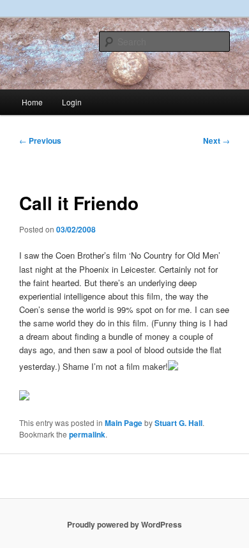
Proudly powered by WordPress (124, 524)
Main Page (123, 423)
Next (216, 140)
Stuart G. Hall (178, 423)
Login (72, 101)
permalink (87, 434)
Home (32, 101)
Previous (40, 140)
